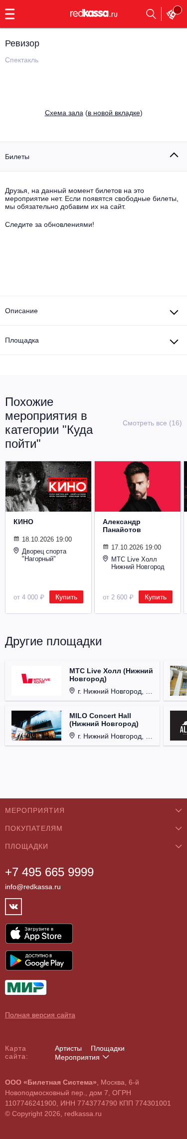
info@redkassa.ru (33, 887)
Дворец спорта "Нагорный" (44, 555)
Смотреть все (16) (152, 423)
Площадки (108, 1048)
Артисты (68, 1048)
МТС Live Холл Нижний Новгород (138, 563)
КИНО (23, 522)
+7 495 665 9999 (49, 872)
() (94, 113)
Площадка (22, 340)
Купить (66, 597)
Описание (21, 311)
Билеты (17, 157)
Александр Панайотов (122, 526)
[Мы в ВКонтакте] (13, 906)
